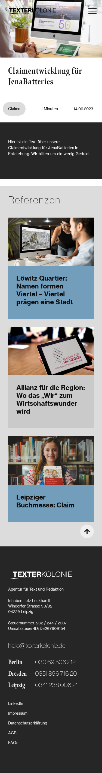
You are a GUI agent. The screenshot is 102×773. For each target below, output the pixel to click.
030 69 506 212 (55, 661)
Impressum (17, 713)
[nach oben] (87, 531)
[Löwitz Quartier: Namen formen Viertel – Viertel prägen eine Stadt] (51, 242)
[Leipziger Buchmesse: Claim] (51, 460)
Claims (14, 108)
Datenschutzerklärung (27, 723)
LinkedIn (15, 703)
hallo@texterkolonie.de (37, 645)
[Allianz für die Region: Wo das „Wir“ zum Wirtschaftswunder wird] (51, 351)
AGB (12, 732)
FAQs (13, 742)
